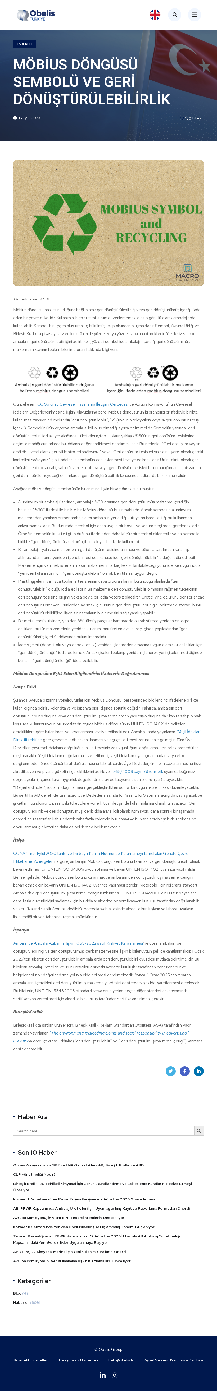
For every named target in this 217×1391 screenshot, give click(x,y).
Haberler (25, 44)
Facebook (185, 1071)
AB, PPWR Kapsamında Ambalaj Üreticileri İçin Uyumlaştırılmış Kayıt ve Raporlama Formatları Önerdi (101, 1208)
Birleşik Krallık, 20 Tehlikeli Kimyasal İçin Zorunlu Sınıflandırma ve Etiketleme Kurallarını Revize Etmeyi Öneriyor (102, 1186)
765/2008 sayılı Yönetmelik (138, 771)
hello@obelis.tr (120, 1360)
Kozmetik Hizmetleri (31, 1360)
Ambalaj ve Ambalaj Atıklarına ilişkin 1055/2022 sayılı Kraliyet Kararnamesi (78, 943)
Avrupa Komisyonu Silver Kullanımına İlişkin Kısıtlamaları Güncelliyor (72, 1261)
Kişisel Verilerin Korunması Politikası (173, 1360)
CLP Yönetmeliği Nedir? (34, 1174)
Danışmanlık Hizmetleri (78, 1360)
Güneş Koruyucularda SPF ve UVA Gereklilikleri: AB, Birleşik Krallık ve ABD (78, 1165)
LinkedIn (199, 1071)
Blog (17, 1293)
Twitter (171, 1071)
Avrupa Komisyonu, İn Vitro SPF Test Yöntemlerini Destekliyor (68, 1217)
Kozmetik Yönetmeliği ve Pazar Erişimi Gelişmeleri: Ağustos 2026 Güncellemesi (84, 1199)
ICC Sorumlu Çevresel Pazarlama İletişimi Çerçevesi (83, 404)
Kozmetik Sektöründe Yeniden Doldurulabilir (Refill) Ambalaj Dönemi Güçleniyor (84, 1227)
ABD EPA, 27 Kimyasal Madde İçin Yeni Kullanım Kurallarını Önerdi (70, 1251)
